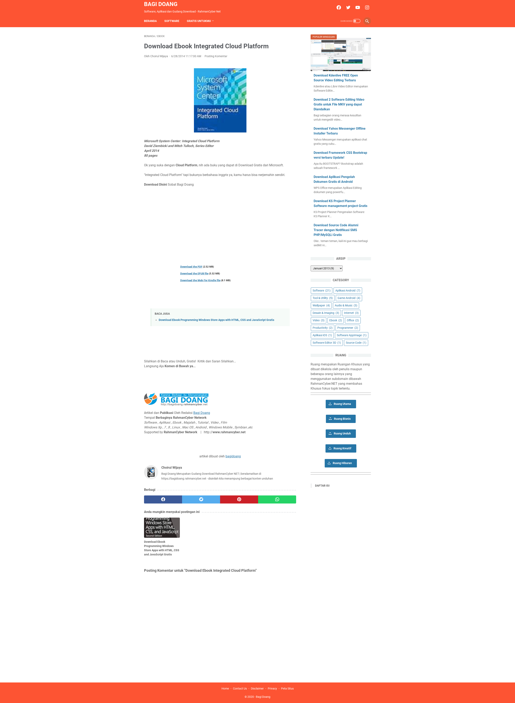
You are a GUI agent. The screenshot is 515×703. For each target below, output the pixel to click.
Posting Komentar (216, 56)
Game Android (349, 298)
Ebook (335, 320)
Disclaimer (257, 688)
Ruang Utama (342, 404)
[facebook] (338, 7)
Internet (351, 312)
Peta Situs (287, 688)
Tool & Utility (323, 298)
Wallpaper (321, 305)
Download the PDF (191, 266)
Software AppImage (352, 335)
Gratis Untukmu (199, 21)
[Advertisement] (220, 220)
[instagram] (366, 7)
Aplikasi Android (347, 290)
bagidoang (233, 456)
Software (171, 21)
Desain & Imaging (326, 312)
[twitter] (347, 7)
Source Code (356, 342)
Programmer (347, 327)
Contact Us (240, 688)
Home (225, 688)
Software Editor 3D (327, 342)
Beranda (150, 21)
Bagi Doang (160, 4)
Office (353, 320)
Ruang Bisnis (342, 419)
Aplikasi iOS (322, 335)
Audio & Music (346, 305)
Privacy (272, 688)
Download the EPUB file (194, 273)
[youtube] (357, 7)
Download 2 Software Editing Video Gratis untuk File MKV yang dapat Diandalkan (339, 104)
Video (318, 320)
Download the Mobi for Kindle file (200, 280)
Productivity (323, 327)
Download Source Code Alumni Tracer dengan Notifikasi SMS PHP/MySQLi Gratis (336, 230)
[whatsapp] (277, 499)
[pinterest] (239, 499)
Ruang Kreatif (342, 448)
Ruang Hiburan (342, 463)
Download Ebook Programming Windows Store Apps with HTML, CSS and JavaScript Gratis (216, 320)
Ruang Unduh (342, 433)
